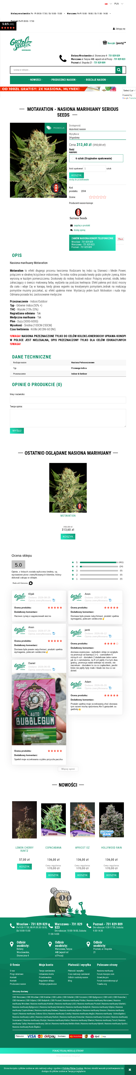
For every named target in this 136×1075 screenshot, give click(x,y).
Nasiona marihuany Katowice (52, 1007)
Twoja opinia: (16, 406)
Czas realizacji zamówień (79, 974)
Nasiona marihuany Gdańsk (113, 1003)
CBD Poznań (56, 1000)
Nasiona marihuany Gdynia (103, 1007)
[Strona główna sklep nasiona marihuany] (21, 43)
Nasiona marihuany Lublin (23, 1017)
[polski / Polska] (106, 3)
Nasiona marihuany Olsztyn (34, 1020)
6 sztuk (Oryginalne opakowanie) (94, 158)
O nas (12, 970)
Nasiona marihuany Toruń (106, 1020)
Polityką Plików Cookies (73, 1068)
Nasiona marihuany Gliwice (82, 1020)
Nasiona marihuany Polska (74, 1000)
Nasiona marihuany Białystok (78, 1007)
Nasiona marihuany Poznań (88, 1003)
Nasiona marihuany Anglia (83, 1013)
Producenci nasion (18, 984)
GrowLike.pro (103, 977)
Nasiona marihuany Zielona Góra (33, 1013)
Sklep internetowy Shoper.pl (68, 1056)
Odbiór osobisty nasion (78, 977)
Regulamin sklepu (46, 980)
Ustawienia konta (46, 974)
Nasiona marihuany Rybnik (92, 1023)
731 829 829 (114, 55)
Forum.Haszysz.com (105, 974)
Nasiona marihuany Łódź (65, 1003)
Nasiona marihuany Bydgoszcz (25, 1007)
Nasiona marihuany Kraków (42, 1003)
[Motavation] (38, 160)
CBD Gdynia (31, 1000)
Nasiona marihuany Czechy (59, 1013)
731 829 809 (99, 62)
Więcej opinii (68, 769)
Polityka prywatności (48, 984)
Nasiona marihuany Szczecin (98, 1017)
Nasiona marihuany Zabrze (39, 1023)
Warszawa (76, 244)
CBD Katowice (18, 1000)
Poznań (75, 247)
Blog (70, 980)
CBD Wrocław (32, 997)
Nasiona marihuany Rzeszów (72, 1017)
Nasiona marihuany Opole (115, 1023)
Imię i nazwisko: (17, 394)
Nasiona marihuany (105, 970)
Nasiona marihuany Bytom (70, 1010)
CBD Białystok (43, 1000)
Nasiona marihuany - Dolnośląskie (110, 1013)
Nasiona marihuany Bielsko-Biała (65, 1023)
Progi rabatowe (16, 974)
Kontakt (13, 977)
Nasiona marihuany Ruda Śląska (26, 1027)
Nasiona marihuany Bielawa (46, 1010)
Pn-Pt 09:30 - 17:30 (22, 21)
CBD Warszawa (18, 997)
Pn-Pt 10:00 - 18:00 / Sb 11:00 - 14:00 (87, 13)
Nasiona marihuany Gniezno (94, 1010)
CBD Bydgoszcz (95, 997)
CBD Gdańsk (68, 997)
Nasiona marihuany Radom (47, 1017)
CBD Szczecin (81, 997)
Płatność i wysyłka (76, 970)
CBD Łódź (107, 997)
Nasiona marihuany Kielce (58, 1020)
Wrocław (75, 242)
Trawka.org (102, 984)
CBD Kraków (45, 997)
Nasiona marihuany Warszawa (99, 1000)
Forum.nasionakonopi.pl (107, 980)
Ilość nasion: (71, 151)
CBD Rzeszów (119, 997)
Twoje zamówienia (47, 970)
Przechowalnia (45, 977)
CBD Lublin (57, 997)
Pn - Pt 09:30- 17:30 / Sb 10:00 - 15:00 (36, 13)
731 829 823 (119, 59)
